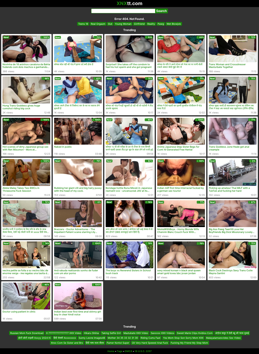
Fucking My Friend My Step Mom (189, 342)
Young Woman (123, 23)
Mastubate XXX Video (136, 333)
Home (111, 351)
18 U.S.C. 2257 (143, 351)
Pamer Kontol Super (118, 342)
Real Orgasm (98, 23)
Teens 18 (83, 23)
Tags (119, 351)
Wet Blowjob (174, 23)
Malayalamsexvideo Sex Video (223, 337)
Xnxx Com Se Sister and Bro (67, 342)
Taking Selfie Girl (111, 333)
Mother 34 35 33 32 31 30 (123, 337)
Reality (151, 23)
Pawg (161, 23)
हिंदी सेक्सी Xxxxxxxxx (65, 337)
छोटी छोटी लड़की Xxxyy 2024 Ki (34, 337)
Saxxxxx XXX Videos (162, 333)
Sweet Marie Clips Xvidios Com (195, 333)
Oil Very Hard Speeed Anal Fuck (150, 342)
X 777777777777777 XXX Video (63, 333)
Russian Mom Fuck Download (26, 333)
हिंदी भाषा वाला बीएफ (95, 342)
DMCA (128, 351)
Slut (110, 23)
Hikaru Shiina (91, 333)
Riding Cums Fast (150, 337)
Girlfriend (139, 23)
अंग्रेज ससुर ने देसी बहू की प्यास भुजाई (232, 333)
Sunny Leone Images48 (92, 337)
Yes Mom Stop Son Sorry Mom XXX (183, 337)
